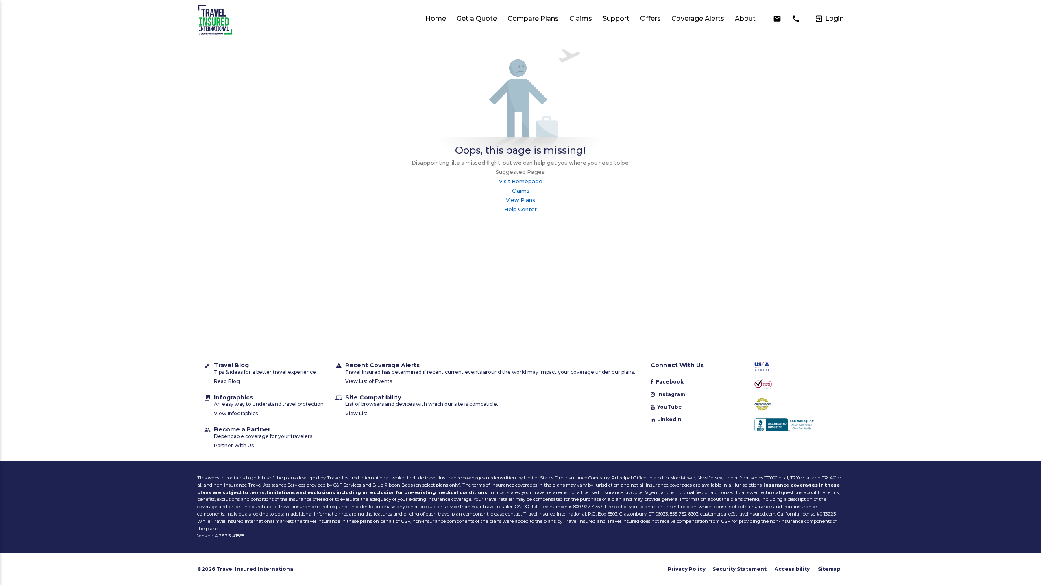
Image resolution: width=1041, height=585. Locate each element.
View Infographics (236, 413)
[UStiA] (793, 367)
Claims (520, 191)
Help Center (520, 209)
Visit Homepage (520, 181)
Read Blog (227, 381)
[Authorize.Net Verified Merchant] (793, 405)
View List (356, 413)
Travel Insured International (255, 569)
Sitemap (829, 569)
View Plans (520, 200)
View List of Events (368, 381)
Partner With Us (234, 445)
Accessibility (792, 569)
